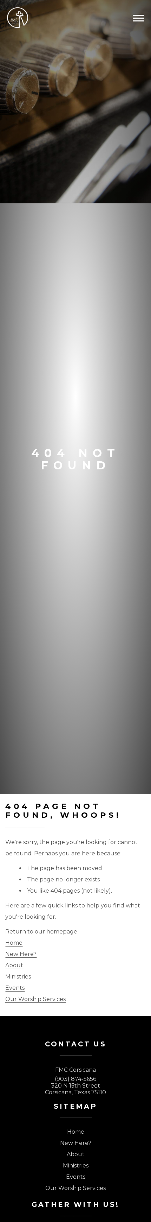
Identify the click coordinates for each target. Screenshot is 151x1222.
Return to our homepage (41, 931)
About (14, 965)
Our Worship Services (35, 999)
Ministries (18, 976)
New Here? (21, 954)
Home (13, 942)
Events (15, 987)
